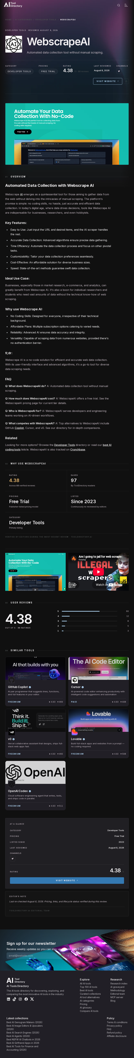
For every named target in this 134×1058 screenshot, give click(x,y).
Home (8, 20)
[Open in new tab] (126, 81)
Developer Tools (45, 20)
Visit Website (106, 81)
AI (21, 194)
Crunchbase (77, 449)
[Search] (118, 5)
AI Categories (23, 20)
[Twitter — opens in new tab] (119, 71)
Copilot (19, 428)
